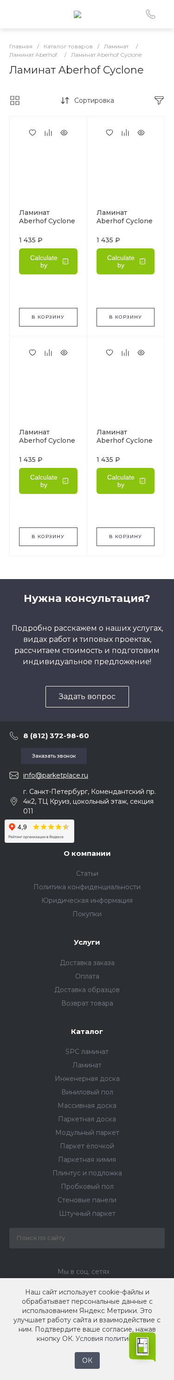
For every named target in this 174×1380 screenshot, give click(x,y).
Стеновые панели (87, 1200)
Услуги (87, 942)
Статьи (87, 873)
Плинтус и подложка (87, 1173)
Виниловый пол (87, 1092)
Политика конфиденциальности (87, 887)
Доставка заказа (87, 963)
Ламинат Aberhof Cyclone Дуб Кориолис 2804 (125, 225)
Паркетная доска (87, 1119)
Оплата (87, 976)
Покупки (87, 914)
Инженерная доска (87, 1078)
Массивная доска (87, 1105)
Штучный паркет (87, 1213)
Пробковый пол (87, 1186)
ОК (87, 1360)
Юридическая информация (87, 900)
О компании (87, 853)
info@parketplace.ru (55, 775)
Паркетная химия (87, 1159)
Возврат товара (87, 1003)
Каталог (87, 1031)
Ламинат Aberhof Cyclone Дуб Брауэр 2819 (126, 440)
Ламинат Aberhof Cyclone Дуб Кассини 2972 (47, 444)
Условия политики (106, 1338)
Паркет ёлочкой (87, 1146)
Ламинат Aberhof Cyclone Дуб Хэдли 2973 (47, 220)
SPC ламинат (87, 1051)
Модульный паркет (87, 1132)
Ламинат (87, 1065)
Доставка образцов (87, 990)
